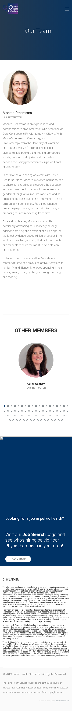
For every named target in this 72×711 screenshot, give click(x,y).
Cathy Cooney (36, 383)
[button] (18, 559)
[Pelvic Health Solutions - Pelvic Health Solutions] (10, 10)
